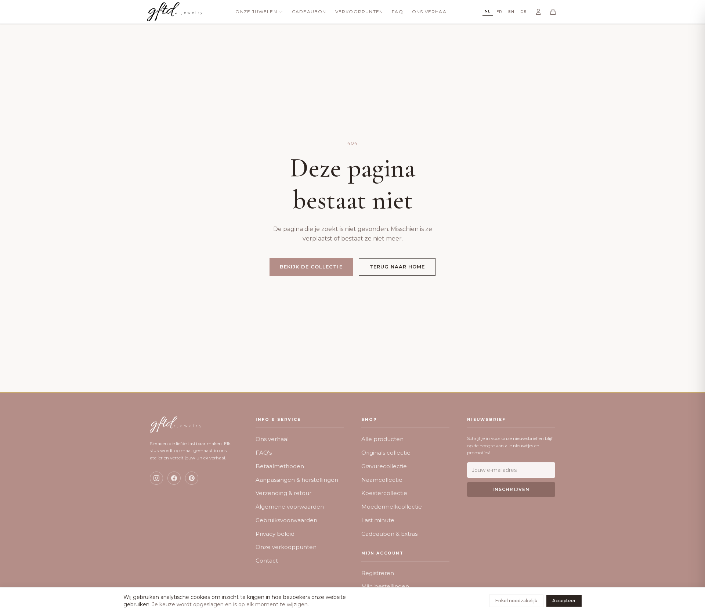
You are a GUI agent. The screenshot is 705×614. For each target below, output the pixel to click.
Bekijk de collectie (311, 267)
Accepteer (564, 600)
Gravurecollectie (384, 466)
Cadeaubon (309, 11)
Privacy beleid (275, 533)
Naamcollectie (381, 479)
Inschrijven (510, 489)
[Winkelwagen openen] (553, 12)
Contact (267, 560)
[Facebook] (174, 478)
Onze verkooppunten (286, 546)
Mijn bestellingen (385, 586)
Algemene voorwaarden (290, 506)
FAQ (397, 11)
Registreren (377, 573)
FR (499, 11)
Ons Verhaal (430, 11)
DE (523, 11)
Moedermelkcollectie (391, 506)
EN (511, 11)
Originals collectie (386, 452)
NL (488, 11)
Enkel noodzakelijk (516, 600)
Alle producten (382, 439)
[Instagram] (156, 478)
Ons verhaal (272, 439)
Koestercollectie (384, 493)
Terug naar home (397, 267)
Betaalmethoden (280, 466)
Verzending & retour (283, 493)
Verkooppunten (359, 11)
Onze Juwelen (256, 11)
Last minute (377, 520)
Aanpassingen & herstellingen (297, 479)
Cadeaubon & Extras (389, 533)
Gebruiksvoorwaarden (286, 520)
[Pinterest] (191, 478)
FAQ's (264, 452)
